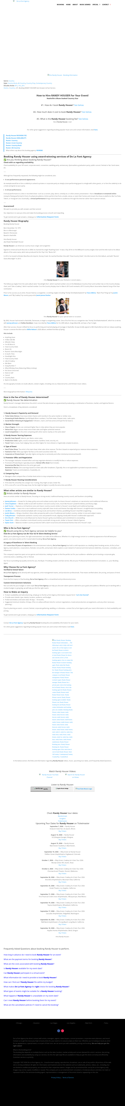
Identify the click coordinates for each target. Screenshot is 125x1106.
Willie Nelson (32, 329)
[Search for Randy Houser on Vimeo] (75, 777)
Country (11, 81)
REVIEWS (40, 150)
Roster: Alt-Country (13, 148)
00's (16, 86)
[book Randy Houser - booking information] (62, 306)
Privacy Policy (56, 1078)
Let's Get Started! (93, 60)
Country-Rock (12, 83)
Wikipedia (29, 392)
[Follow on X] (66, 1030)
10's (19, 86)
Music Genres (85, 5)
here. (96, 130)
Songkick (62, 819)
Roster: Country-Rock (14, 145)
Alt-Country (22, 83)
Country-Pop (30, 83)
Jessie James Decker (43, 295)
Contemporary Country (44, 83)
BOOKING (60, 5)
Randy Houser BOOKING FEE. (16, 135)
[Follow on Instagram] (62, 1030)
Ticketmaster (62, 821)
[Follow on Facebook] (58, 1030)
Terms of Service (68, 1078)
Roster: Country (11, 140)
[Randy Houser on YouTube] (49, 777)
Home (68, 5)
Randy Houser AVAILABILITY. (16, 138)
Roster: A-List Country (14, 143)
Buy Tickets (62, 831)
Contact (105, 5)
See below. (79, 105)
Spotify (45, 789)
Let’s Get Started (82, 595)
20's (23, 86)
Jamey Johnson (12, 323)
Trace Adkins (91, 293)
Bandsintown (62, 816)
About (75, 5)
